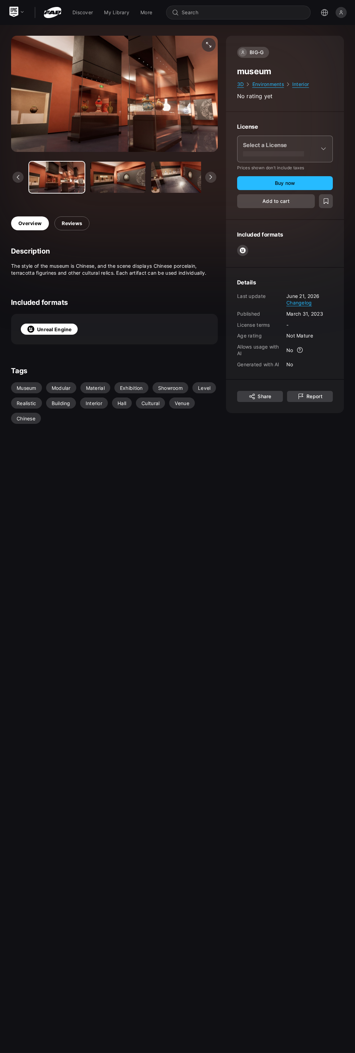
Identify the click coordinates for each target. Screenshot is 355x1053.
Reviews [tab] (72, 223)
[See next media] (210, 177)
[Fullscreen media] (209, 45)
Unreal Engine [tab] (54, 329)
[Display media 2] (179, 177)
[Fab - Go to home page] (52, 12)
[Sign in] (341, 12)
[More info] (300, 350)
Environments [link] (268, 84)
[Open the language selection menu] (324, 12)
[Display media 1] (118, 177)
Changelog (299, 303)
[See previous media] (18, 177)
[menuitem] (82, 12)
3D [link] (240, 84)
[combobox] (243, 12)
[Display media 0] (57, 177)
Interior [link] (300, 84)
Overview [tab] (30, 223)
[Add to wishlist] (326, 201)
